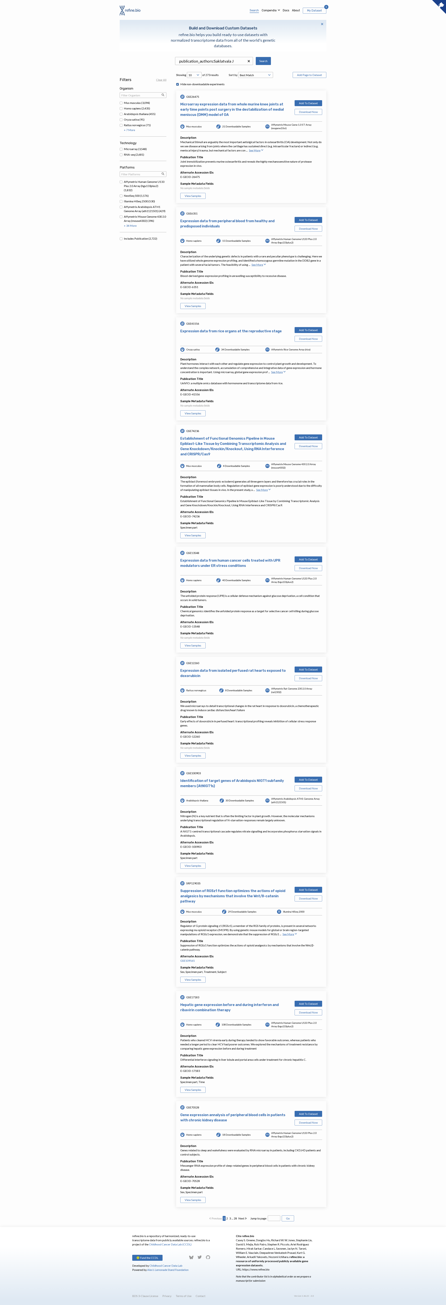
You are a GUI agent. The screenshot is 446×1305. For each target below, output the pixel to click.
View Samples (193, 195)
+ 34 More (130, 225)
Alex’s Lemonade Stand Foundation (168, 1269)
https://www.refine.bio (256, 1269)
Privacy (166, 1296)
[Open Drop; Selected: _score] (255, 75)
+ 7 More (129, 130)
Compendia (269, 10)
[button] (248, 61)
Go (288, 1218)
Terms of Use (183, 1296)
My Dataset (314, 10)
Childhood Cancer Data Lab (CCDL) (170, 1244)
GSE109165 (187, 960)
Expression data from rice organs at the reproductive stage (231, 331)
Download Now (308, 111)
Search (254, 10)
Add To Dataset (308, 103)
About (296, 10)
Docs (286, 10)
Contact (200, 1296)
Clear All (161, 79)
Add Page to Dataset (309, 74)
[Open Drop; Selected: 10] (194, 75)
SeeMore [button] (254, 150)
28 (235, 1218)
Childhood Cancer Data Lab (165, 1265)
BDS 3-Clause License (145, 1296)
